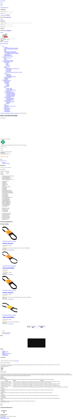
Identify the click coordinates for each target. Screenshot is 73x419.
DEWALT (8, 85)
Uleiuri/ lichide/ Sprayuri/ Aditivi (7, 61)
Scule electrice (6, 82)
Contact (1, 4)
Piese (3, 46)
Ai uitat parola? (2, 15)
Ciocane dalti (6, 105)
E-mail (1, 24)
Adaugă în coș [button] (11, 274)
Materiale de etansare (7, 77)
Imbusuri (7, 103)
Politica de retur (4, 354)
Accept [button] (7, 366)
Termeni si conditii (5, 355)
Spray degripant (8, 69)
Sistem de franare (7, 54)
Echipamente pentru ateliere (6, 80)
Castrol (7, 63)
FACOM (7, 84)
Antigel (5, 66)
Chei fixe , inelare (9, 88)
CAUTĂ (2, 40)
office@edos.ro (7, 333)
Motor (5, 50)
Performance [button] (2, 390)
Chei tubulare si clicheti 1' (10, 96)
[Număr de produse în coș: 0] (0, 42)
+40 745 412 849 (5, 41)
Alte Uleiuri (8, 65)
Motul (7, 64)
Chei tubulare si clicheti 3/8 (10, 93)
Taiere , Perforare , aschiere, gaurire (9, 106)
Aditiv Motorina (8, 75)
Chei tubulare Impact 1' (10, 99)
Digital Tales (17, 360)
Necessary (3, 377)
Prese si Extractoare (7, 108)
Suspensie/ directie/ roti (8, 55)
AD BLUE (6, 79)
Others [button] (1, 399)
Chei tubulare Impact (7, 97)
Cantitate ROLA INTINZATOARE (6, 151)
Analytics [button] (1, 393)
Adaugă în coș (3, 152)
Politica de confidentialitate (6, 353)
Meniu (6, 43)
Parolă (1, 13)
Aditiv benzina (8, 74)
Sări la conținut (2, 43)
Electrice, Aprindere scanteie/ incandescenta (11, 48)
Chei (5, 87)
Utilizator (2, 11)
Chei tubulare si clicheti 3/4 (10, 95)
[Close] (1, 405)
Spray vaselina (8, 70)
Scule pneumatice (7, 110)
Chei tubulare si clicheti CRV (9, 91)
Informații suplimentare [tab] (6, 163)
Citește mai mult (11, 249)
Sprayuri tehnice (6, 67)
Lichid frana (6, 78)
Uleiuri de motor (7, 62)
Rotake (7, 83)
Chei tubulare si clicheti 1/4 (10, 92)
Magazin (3, 352)
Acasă (1, 113)
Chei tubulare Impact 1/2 (10, 98)
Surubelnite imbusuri (7, 100)
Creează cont (8, 17)
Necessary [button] (2, 376)
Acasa (1, 2)
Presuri (5, 59)
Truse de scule (6, 86)
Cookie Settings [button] (3, 366)
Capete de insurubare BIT (10, 101)
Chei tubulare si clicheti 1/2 (10, 94)
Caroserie (5, 47)
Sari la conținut (2, 0)
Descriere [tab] (3, 162)
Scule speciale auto (7, 111)
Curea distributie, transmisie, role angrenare (11, 113)
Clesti (5, 104)
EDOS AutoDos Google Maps (36, 343)
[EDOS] (4, 37)
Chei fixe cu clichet (9, 89)
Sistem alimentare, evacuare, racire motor (10, 52)
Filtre (5, 49)
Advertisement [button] (2, 396)
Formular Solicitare (5, 351)
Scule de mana (6, 81)
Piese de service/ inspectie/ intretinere (10, 51)
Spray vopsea (8, 71)
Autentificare (2, 7)
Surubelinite (8, 102)
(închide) (1, 19)
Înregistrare (6, 7)
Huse (5, 58)
